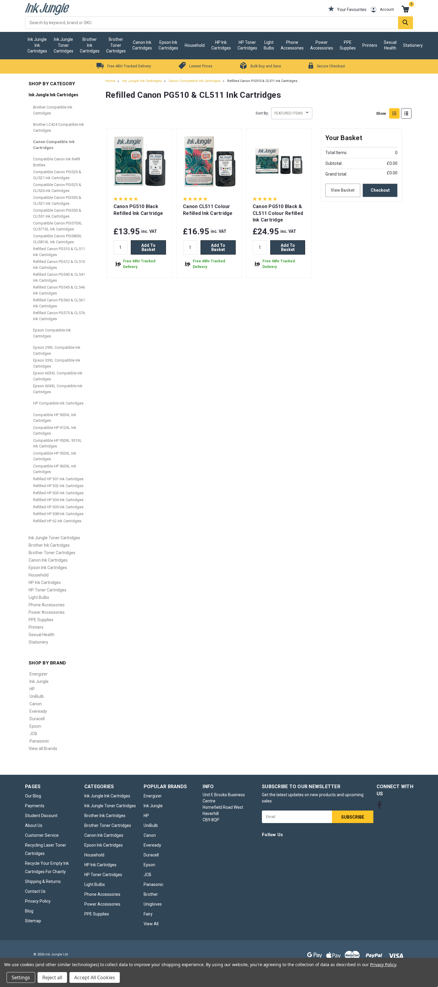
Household (195, 45)
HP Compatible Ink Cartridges (58, 403)
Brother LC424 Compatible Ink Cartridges (58, 127)
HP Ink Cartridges (221, 45)
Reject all (52, 977)
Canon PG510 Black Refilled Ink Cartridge (138, 210)
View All (151, 923)
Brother (151, 894)
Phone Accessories (292, 45)
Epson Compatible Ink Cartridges (52, 333)
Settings (21, 977)
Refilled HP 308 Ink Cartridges (58, 514)
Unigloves (153, 904)
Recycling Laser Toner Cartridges (45, 849)
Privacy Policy (38, 901)
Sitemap (33, 920)
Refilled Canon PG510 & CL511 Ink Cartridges (59, 252)
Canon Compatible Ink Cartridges (53, 145)
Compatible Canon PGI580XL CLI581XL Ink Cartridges (57, 239)
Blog (29, 911)
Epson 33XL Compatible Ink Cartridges (56, 363)
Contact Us (35, 891)
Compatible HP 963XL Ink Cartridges (54, 469)
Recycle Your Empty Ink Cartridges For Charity (47, 867)
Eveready (38, 711)
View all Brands (43, 748)
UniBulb (36, 696)
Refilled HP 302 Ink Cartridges (58, 486)
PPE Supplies (348, 45)
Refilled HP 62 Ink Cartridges (57, 521)
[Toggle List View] (406, 113)
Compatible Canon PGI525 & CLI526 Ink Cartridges (57, 187)
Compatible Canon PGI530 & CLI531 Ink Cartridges (57, 200)
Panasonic (39, 741)
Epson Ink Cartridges (168, 45)
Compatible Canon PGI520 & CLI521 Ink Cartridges (57, 175)
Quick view (140, 183)
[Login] (369, 9)
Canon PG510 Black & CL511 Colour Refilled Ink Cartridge (278, 213)
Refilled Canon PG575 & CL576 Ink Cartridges (59, 316)
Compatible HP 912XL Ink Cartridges (54, 430)
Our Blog (33, 796)
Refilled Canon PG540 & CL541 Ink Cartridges (59, 277)
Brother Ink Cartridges (90, 45)
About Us (33, 825)
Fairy (148, 914)
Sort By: (262, 113)
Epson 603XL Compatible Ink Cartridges (58, 376)
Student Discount (41, 815)
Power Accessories (321, 45)
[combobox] (219, 22)
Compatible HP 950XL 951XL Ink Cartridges (57, 443)
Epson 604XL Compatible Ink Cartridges (58, 389)
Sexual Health (390, 45)
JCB (33, 733)
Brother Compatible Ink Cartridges (52, 110)
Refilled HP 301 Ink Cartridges (58, 479)
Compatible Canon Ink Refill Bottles (56, 162)
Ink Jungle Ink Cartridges (37, 45)
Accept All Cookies (94, 977)
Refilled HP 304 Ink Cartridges (58, 500)
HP (32, 689)
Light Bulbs (269, 45)
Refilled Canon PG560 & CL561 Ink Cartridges (59, 303)
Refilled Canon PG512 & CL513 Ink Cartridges (59, 264)
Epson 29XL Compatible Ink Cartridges (56, 350)
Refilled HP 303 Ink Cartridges (58, 493)
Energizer (38, 674)
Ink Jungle (39, 681)
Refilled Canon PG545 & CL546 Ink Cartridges (59, 290)
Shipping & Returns (43, 881)
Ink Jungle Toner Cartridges (63, 45)
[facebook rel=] (379, 805)
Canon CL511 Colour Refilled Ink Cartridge (208, 210)
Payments (34, 805)
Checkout (380, 190)
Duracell (37, 718)
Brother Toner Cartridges (116, 45)
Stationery (413, 45)
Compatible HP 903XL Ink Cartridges (54, 418)
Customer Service (42, 835)
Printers (369, 45)
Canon (35, 703)
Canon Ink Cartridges (142, 45)
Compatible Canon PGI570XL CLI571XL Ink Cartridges (57, 226)
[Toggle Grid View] (394, 113)
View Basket (343, 190)
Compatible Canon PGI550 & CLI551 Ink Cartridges (57, 213)
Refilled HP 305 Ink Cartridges (58, 507)
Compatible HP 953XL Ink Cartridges (54, 456)
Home (110, 81)
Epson (35, 726)
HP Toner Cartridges (247, 45)
